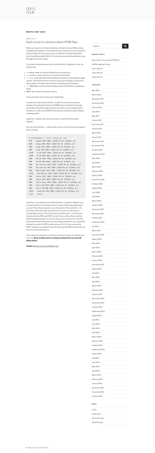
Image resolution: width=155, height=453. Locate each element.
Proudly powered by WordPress (37, 448)
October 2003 (97, 345)
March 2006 (96, 252)
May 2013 (95, 116)
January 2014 (97, 107)
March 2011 (96, 133)
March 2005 (96, 286)
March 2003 (96, 375)
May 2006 (96, 243)
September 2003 (98, 349)
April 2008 (96, 197)
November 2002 (98, 392)
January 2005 (97, 294)
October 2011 (97, 129)
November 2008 (98, 179)
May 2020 (96, 90)
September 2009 (98, 154)
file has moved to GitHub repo (46, 246)
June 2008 (96, 192)
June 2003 (96, 362)
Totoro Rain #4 (97, 69)
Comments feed (98, 418)
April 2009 (96, 163)
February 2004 (97, 341)
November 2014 (98, 103)
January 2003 (97, 383)
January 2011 (97, 137)
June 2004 (96, 324)
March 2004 (96, 337)
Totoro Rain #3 (97, 73)
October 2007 (97, 218)
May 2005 (96, 277)
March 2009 (96, 167)
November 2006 (98, 235)
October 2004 (97, 307)
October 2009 (97, 150)
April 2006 (96, 248)
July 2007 (95, 226)
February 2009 (97, 171)
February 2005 (97, 290)
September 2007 (98, 222)
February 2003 (97, 379)
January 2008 (97, 205)
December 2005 (98, 264)
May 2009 (96, 158)
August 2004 (97, 315)
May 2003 (96, 366)
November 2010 (98, 146)
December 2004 (98, 298)
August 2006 (97, 239)
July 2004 (95, 320)
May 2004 (96, 328)
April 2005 (96, 282)
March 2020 (96, 95)
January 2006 (97, 260)
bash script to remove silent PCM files (51, 42)
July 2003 (95, 358)
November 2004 (98, 303)
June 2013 (96, 112)
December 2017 (98, 99)
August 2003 (97, 354)
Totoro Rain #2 (97, 77)
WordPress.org (97, 422)
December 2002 (98, 388)
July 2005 (95, 273)
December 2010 (98, 141)
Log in (94, 410)
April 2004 (96, 332)
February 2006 (97, 256)
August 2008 (97, 188)
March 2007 (96, 230)
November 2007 (98, 214)
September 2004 (98, 311)
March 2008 (96, 201)
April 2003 (96, 371)
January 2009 (97, 175)
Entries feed (96, 414)
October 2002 (97, 396)
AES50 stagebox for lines (101, 64)
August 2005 (97, 269)
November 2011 (98, 124)
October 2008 (97, 184)
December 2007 (98, 209)
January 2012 (97, 120)
